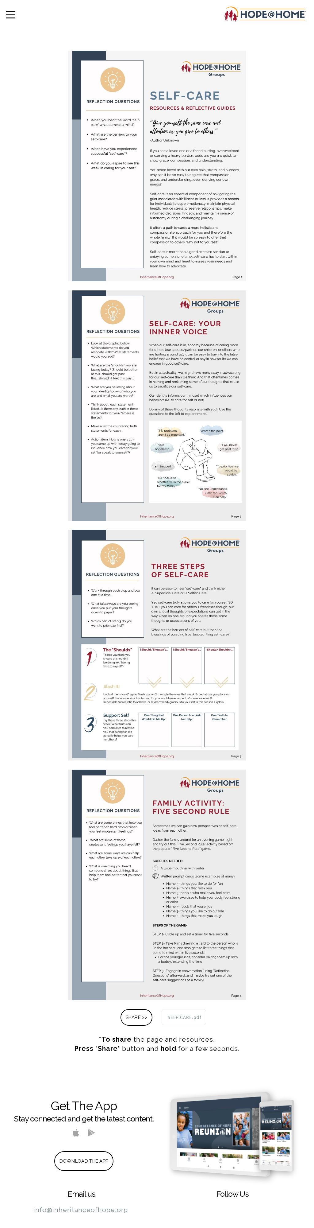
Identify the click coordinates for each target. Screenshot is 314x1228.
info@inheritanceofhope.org (80, 1210)
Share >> (136, 1017)
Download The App (84, 1161)
